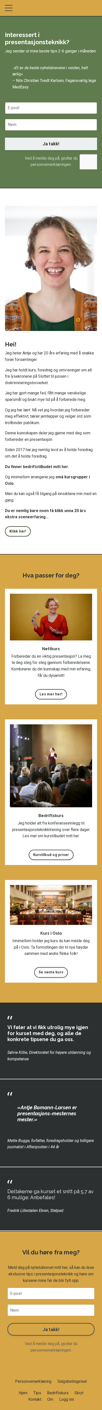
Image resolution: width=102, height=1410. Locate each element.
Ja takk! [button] (51, 143)
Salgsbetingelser (72, 1381)
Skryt (79, 1393)
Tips (37, 1393)
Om (50, 1399)
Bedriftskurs (58, 1393)
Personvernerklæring (33, 1381)
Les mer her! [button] (51, 694)
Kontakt (34, 1399)
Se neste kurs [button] (51, 972)
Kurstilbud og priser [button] (51, 855)
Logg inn (66, 1399)
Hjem (23, 1393)
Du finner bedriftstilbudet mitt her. (37, 466)
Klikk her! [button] (17, 531)
